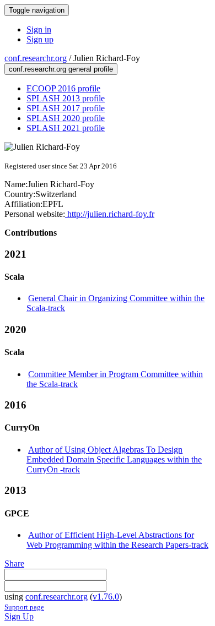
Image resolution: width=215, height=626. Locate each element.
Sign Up (19, 616)
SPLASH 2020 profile (65, 118)
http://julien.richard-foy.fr (109, 214)
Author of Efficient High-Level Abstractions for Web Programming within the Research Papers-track (117, 539)
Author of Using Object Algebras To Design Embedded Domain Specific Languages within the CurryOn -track (114, 459)
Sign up (39, 39)
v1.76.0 (106, 596)
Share (14, 563)
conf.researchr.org (35, 58)
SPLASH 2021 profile (65, 128)
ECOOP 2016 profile (63, 88)
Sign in (38, 29)
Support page (24, 607)
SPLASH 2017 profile (65, 108)
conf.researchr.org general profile (61, 69)
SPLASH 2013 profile (65, 98)
